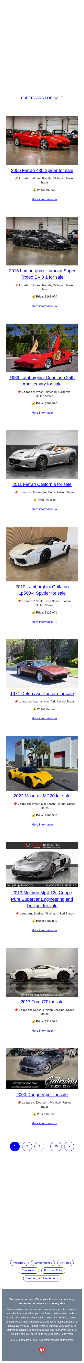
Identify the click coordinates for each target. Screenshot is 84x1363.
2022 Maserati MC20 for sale (42, 795)
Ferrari (64, 1262)
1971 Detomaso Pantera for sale (42, 693)
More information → (44, 199)
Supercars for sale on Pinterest (56, 1340)
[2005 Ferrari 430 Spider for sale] (42, 164)
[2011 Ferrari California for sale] (42, 478)
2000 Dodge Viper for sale (42, 1094)
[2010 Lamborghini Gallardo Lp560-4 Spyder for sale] (42, 580)
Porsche (18, 1262)
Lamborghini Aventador (41, 1278)
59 (56, 1146)
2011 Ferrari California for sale (42, 484)
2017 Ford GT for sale (42, 1001)
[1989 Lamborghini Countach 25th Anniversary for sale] (42, 371)
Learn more (67, 1334)
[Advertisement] (42, 44)
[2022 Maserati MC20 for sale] (42, 789)
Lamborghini (42, 1262)
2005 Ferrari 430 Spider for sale (42, 170)
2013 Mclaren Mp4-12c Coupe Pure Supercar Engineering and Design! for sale (42, 899)
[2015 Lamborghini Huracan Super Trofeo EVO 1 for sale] (42, 264)
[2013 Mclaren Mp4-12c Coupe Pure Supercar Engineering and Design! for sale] (42, 886)
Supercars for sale (42, 98)
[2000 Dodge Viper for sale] (42, 1088)
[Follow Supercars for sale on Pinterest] (42, 1351)
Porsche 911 (52, 1270)
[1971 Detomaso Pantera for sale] (42, 687)
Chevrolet (27, 1270)
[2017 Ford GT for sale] (42, 995)
